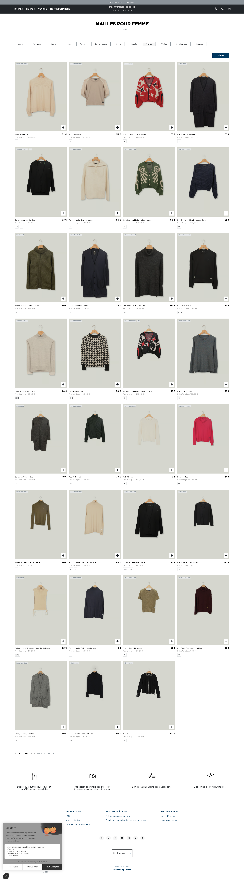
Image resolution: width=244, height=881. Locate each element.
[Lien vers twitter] (135, 838)
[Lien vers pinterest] (101, 838)
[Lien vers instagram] (129, 838)
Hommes (18, 9)
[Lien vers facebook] (115, 838)
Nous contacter (73, 820)
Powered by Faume (122, 870)
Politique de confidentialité (118, 816)
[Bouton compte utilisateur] (216, 9)
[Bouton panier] (229, 9)
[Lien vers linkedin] (108, 838)
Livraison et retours (169, 820)
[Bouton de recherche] (222, 9)
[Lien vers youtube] (122, 838)
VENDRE (42, 9)
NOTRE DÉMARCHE (60, 9)
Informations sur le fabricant (78, 825)
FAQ (68, 816)
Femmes (30, 9)
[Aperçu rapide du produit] (63, 127)
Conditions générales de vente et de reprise (126, 820)
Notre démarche (168, 816)
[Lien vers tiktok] (142, 838)
